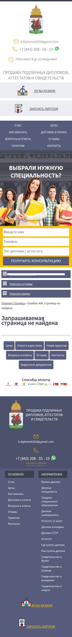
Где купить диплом (53, 545)
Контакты (54, 146)
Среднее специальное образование (49, 501)
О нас (18, 125)
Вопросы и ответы (18, 139)
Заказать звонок (36, 463)
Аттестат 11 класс (51, 521)
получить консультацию (36, 261)
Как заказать (18, 132)
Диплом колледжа (52, 527)
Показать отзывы (20, 284)
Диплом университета (49, 513)
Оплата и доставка (29, 345)
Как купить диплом (53, 551)
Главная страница (13, 303)
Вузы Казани (44, 91)
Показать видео (19, 294)
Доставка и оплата (54, 132)
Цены (54, 125)
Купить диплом (50, 482)
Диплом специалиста (49, 489)
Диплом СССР (49, 533)
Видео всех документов (36, 365)
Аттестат (46, 539)
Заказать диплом (43, 109)
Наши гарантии (57, 345)
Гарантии (18, 146)
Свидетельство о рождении (51, 578)
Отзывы (53, 139)
